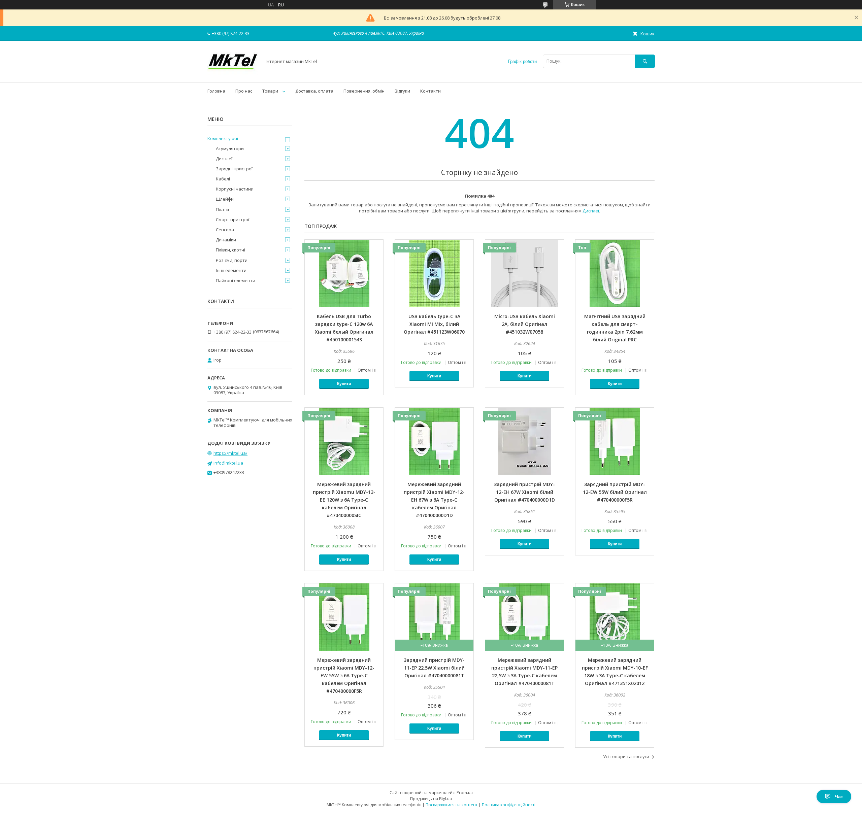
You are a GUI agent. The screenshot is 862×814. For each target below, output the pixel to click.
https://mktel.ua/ (230, 453)
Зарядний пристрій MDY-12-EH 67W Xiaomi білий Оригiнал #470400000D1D (524, 492)
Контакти (430, 91)
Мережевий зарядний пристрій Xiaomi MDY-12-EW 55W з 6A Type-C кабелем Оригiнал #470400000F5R (343, 675)
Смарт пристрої (232, 219)
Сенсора (225, 230)
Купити (344, 383)
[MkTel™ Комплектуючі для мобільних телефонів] (232, 73)
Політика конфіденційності (508, 805)
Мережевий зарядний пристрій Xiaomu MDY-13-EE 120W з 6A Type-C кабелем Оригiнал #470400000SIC (344, 499)
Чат (839, 796)
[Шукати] (645, 61)
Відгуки (402, 91)
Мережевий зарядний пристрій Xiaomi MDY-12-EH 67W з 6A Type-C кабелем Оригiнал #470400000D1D (434, 499)
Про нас (243, 91)
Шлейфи (225, 199)
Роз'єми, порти (231, 260)
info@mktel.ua (228, 463)
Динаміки (226, 240)
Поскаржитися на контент (451, 805)
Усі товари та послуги (626, 756)
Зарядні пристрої (234, 169)
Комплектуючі (222, 138)
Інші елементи (231, 270)
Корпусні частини (235, 189)
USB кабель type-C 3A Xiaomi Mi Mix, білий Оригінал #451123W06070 (434, 324)
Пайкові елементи (235, 280)
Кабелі (223, 179)
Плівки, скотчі (230, 250)
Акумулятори (230, 148)
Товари (270, 91)
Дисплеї (591, 211)
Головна (216, 91)
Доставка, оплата (314, 91)
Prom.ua (465, 792)
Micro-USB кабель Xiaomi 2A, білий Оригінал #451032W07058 (524, 324)
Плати (222, 209)
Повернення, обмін (364, 91)
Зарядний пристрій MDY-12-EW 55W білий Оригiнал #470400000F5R (615, 492)
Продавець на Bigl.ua (431, 799)
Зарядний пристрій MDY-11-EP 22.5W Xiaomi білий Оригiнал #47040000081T (434, 668)
